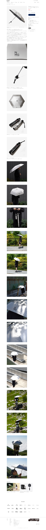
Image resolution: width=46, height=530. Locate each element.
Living (16, 2)
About (38, 2)
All (18, 2)
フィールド (12, 4)
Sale (24, 2)
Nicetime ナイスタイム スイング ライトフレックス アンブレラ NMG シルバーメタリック (10, 492)
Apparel (12, 2)
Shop (35, 2)
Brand (21, 2)
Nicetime (12, 3)
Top (7, 3)
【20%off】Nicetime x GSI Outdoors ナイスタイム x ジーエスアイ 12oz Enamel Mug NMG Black (23, 492)
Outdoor (8, 2)
